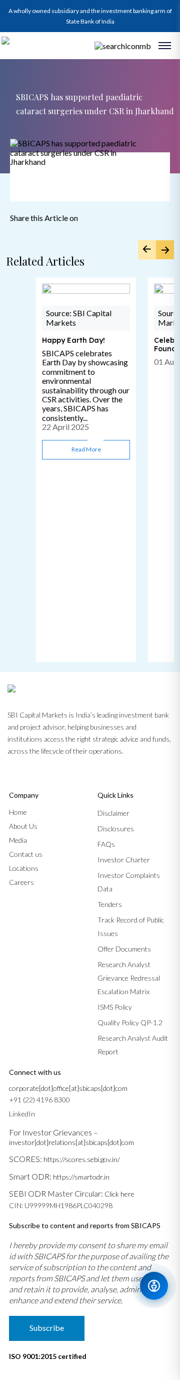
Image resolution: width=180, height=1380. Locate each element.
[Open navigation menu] (164, 45)
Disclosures (116, 828)
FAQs (106, 844)
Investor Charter (124, 859)
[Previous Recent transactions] (147, 249)
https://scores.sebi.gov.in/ (82, 1159)
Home (18, 812)
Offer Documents (124, 949)
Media (18, 840)
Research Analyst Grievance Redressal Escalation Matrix (129, 978)
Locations (23, 868)
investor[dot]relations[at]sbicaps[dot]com (71, 1142)
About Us (23, 826)
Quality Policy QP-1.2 (130, 1022)
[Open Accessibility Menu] (154, 1286)
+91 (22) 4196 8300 (39, 1099)
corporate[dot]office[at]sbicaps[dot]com (68, 1088)
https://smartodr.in (81, 1177)
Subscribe (47, 1327)
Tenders (110, 904)
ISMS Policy (115, 1007)
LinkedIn (22, 1113)
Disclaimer (114, 813)
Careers (21, 882)
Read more (86, 449)
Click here (119, 1194)
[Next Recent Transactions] (165, 249)
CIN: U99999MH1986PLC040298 (60, 1205)
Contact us (25, 854)
